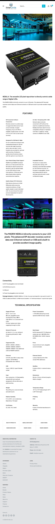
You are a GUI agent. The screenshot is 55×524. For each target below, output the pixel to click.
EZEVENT (5, 480)
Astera (4, 463)
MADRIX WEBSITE (44, 428)
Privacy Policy (33, 463)
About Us (5, 499)
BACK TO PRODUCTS (11, 422)
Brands (4, 490)
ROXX (4, 473)
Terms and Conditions (36, 466)
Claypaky (5, 466)
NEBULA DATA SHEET (27, 422)
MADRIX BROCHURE (11, 428)
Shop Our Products (8, 475)
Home (4, 487)
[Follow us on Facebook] (4, 515)
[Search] (43, 6)
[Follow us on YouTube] (9, 515)
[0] (51, 6)
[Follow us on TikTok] (11, 515)
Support (5, 501)
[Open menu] (3, 6)
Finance (5, 504)
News (4, 497)
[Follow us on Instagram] (6, 515)
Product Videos (7, 492)
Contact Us (6, 506)
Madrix (4, 468)
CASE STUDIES (44, 422)
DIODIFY (5, 477)
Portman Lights (7, 470)
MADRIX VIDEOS (27, 428)
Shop (4, 494)
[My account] (48, 6)
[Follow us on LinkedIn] (14, 515)
